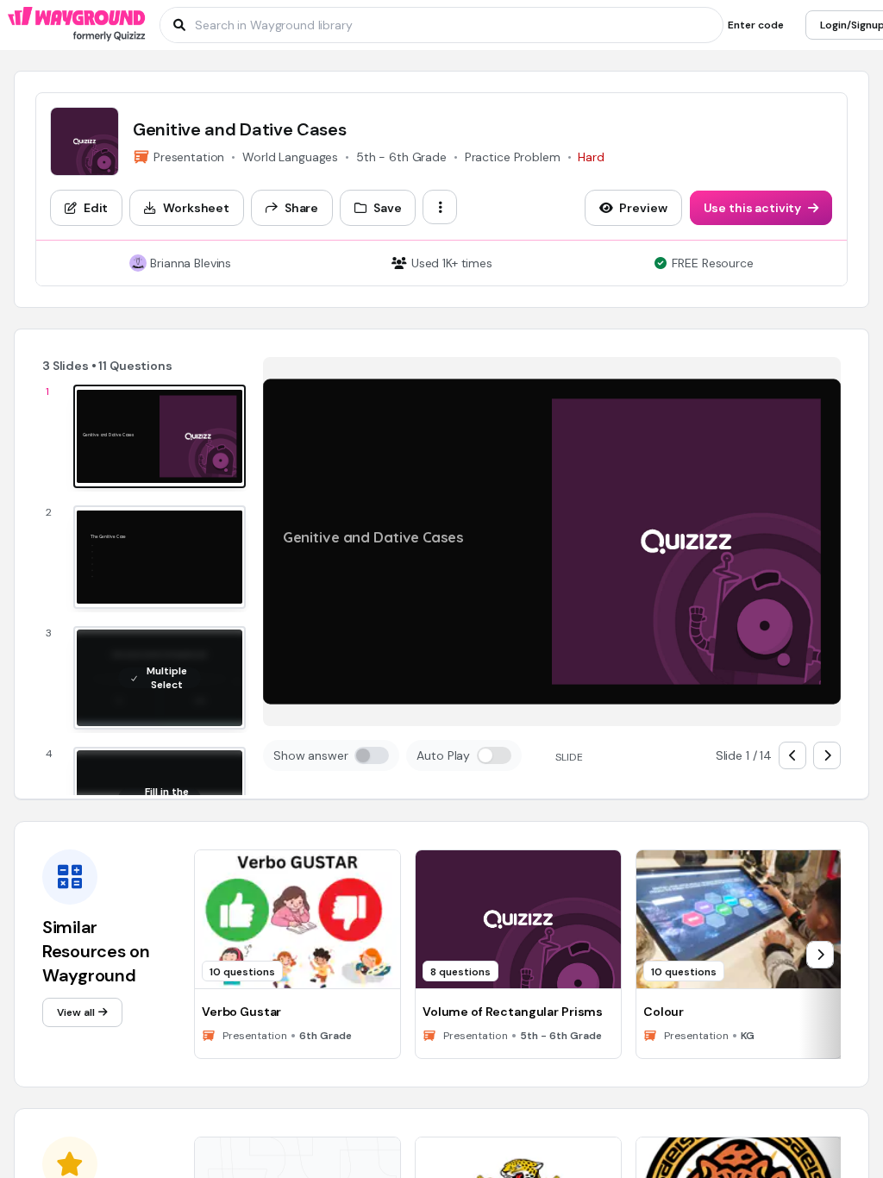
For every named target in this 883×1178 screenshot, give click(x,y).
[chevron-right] (827, 755)
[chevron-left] (792, 755)
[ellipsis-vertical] (440, 207)
